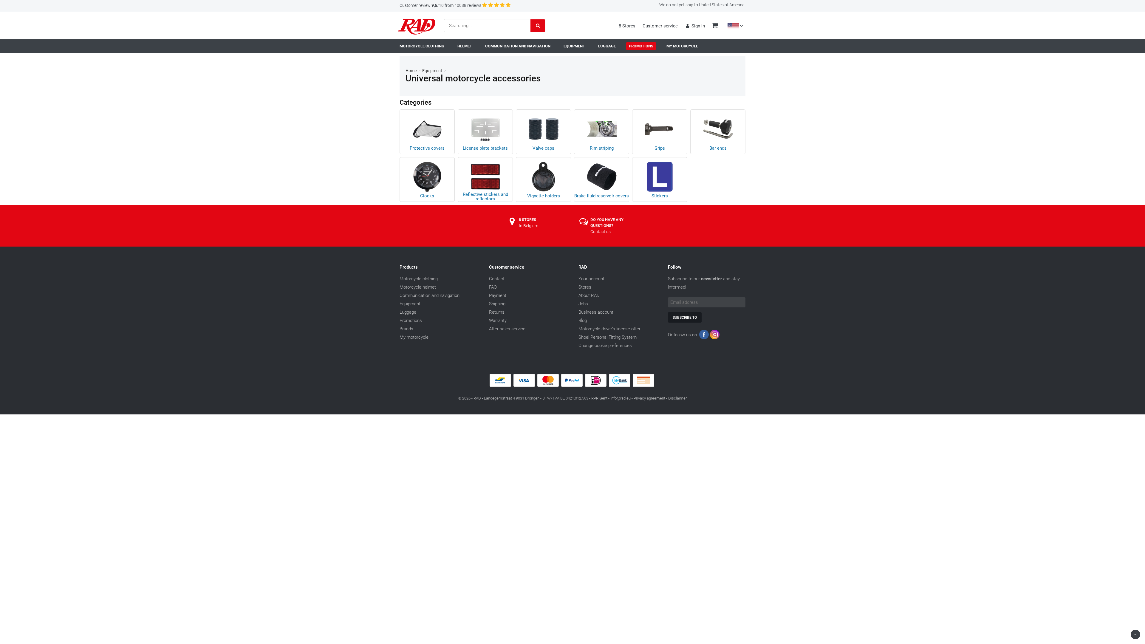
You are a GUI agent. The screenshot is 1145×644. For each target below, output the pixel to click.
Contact (497, 278)
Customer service (660, 26)
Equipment (432, 70)
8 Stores (627, 26)
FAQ (493, 287)
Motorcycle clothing (419, 278)
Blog (582, 320)
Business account (595, 312)
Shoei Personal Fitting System (607, 337)
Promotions (411, 320)
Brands (406, 329)
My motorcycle (414, 337)
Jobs (583, 303)
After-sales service (507, 329)
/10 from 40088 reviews (440, 5)
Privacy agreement (649, 398)
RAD (582, 267)
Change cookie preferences (605, 345)
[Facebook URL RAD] (704, 336)
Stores (584, 287)
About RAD (589, 295)
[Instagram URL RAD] (715, 336)
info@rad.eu (620, 398)
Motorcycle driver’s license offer (609, 329)
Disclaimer (677, 398)
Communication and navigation (429, 295)
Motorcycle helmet (418, 287)
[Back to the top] (1135, 634)
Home (411, 70)
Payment (497, 295)
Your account (591, 278)
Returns (497, 312)
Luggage (408, 312)
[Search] (537, 25)
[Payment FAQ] (572, 385)
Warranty (498, 320)
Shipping (497, 303)
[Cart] (715, 26)
